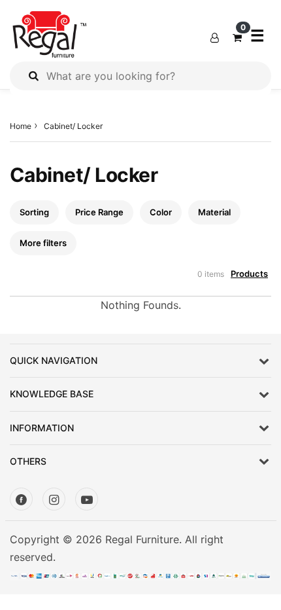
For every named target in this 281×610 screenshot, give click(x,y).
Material (214, 212)
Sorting (34, 212)
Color (161, 212)
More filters (43, 243)
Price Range (99, 212)
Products (249, 273)
